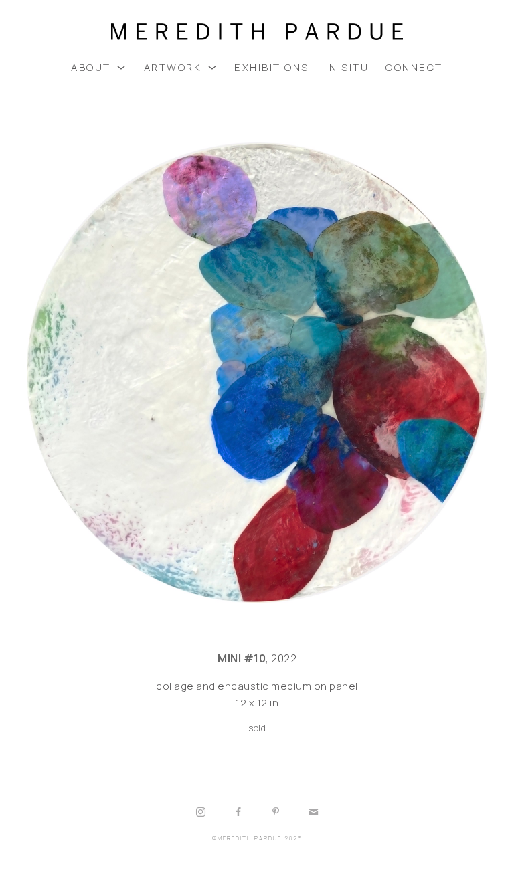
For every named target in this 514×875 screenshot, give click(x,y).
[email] (313, 812)
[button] (99, 67)
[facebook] (238, 812)
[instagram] (200, 812)
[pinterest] (275, 812)
